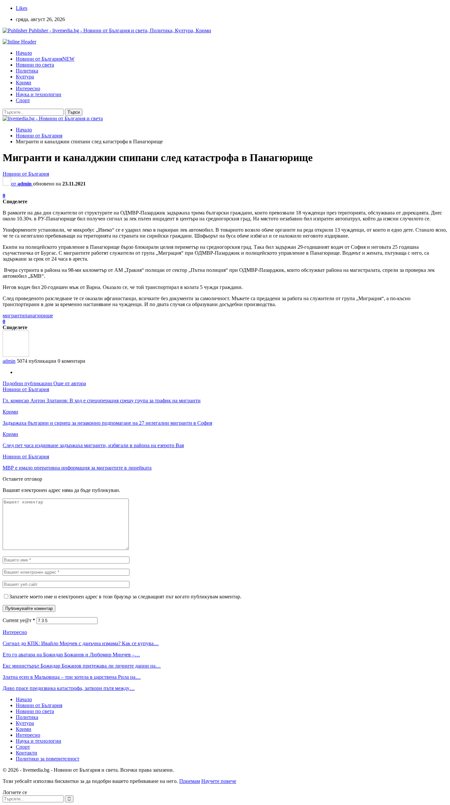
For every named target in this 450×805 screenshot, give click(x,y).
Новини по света (35, 65)
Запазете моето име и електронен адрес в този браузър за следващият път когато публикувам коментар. (125, 596)
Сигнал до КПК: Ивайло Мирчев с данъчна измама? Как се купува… (81, 643)
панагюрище (38, 315)
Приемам (189, 781)
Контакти (26, 753)
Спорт (23, 100)
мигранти (13, 315)
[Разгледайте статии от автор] (16, 355)
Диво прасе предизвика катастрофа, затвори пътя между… (69, 688)
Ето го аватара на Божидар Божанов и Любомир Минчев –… (71, 654)
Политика (27, 70)
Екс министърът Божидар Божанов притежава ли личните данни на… (82, 666)
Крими (23, 82)
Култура (25, 76)
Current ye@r (19, 620)
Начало (24, 53)
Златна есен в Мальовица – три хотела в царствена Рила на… (72, 677)
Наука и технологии (38, 94)
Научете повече (218, 781)
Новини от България (45, 59)
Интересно (28, 88)
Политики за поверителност (47, 759)
